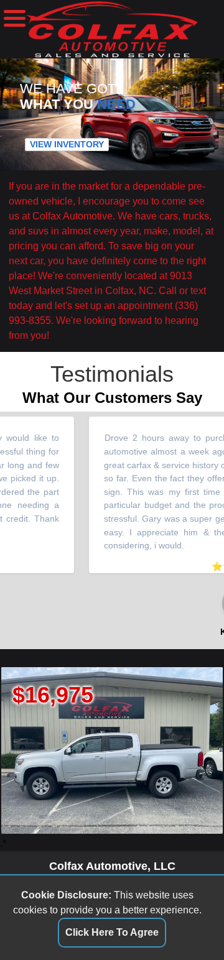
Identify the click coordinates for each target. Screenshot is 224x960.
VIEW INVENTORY (67, 144)
